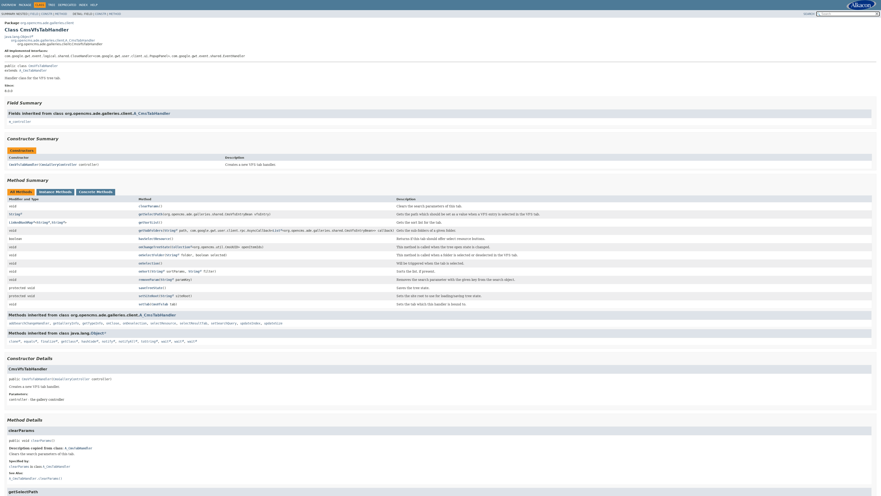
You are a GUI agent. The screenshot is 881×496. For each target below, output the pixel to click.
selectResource (163, 323)
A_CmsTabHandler (33, 70)
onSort (144, 271)
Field (34, 14)
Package (25, 5)
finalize (48, 341)
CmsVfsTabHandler (43, 66)
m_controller (20, 122)
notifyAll (127, 341)
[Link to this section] (45, 103)
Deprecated (67, 5)
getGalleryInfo (66, 323)
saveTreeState (150, 288)
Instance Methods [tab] (55, 192)
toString (148, 341)
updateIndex (250, 323)
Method (61, 14)
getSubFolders (150, 230)
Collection (181, 247)
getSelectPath (150, 214)
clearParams (149, 206)
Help (94, 5)
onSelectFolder (151, 255)
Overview (8, 5)
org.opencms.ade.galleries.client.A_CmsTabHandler (53, 40)
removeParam (149, 280)
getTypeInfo (92, 323)
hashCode (88, 341)
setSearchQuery (224, 323)
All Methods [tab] (21, 192)
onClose (112, 323)
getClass (68, 341)
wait (165, 341)
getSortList (149, 222)
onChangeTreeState (154, 247)
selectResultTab (193, 323)
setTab (144, 304)
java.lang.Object (18, 37)
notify (107, 341)
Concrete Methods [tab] (95, 192)
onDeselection (135, 323)
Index (83, 5)
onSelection (149, 263)
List (276, 230)
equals (29, 341)
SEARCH (808, 14)
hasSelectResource (154, 239)
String (14, 214)
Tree (51, 5)
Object (97, 333)
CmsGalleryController (58, 164)
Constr (46, 14)
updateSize (273, 323)
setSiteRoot (149, 296)
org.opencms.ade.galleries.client (47, 23)
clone (13, 341)
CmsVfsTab (159, 304)
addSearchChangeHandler (29, 323)
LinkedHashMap (21, 222)
